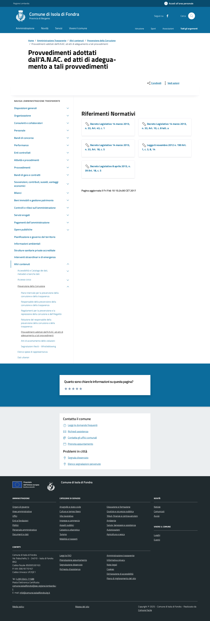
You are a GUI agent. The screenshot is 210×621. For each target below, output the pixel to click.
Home (31, 40)
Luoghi (157, 535)
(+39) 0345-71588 (25, 579)
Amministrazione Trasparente (51, 40)
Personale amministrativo (24, 529)
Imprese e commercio (70, 520)
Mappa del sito (82, 606)
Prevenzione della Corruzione (101, 40)
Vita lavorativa (66, 516)
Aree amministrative (22, 511)
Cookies (110, 569)
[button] (179, 3)
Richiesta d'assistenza (70, 569)
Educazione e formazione (118, 507)
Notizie (157, 507)
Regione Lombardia (21, 3)
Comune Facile (145, 610)
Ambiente (111, 520)
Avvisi (156, 516)
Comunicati (159, 511)
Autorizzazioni (113, 529)
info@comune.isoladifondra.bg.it (35, 592)
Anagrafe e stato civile (70, 507)
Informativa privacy (116, 560)
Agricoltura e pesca (116, 534)
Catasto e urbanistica (70, 529)
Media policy (18, 606)
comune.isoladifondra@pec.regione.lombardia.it (34, 587)
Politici (15, 525)
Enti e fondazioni (20, 520)
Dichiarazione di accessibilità (120, 573)
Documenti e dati (20, 534)
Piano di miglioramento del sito (121, 578)
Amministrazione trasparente (120, 555)
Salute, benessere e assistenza (121, 525)
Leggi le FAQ (65, 555)
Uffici (14, 516)
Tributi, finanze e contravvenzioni (122, 516)
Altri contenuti (77, 40)
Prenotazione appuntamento (73, 560)
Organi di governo (20, 507)
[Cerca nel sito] (191, 15)
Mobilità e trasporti (68, 539)
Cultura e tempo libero (70, 511)
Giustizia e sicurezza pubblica (120, 511)
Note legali (112, 564)
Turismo (63, 534)
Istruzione (139, 28)
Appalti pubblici (67, 525)
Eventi (157, 539)
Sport (153, 28)
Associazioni (168, 28)
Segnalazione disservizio (71, 564)
